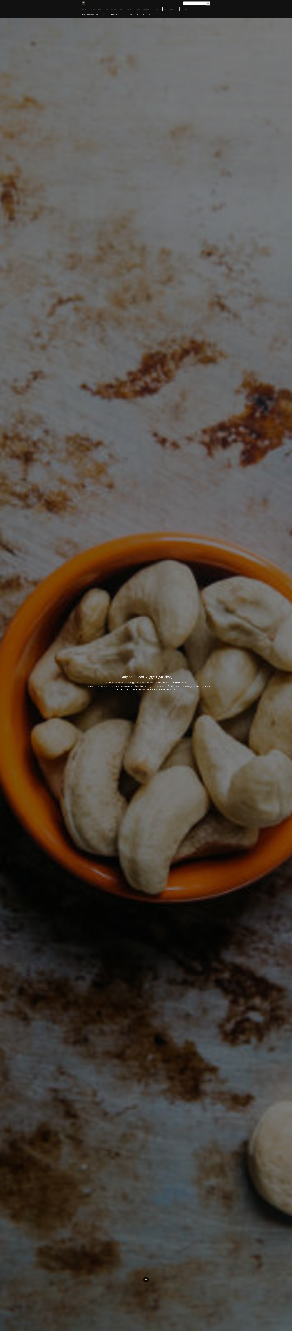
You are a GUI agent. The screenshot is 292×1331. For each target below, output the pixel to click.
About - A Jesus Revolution (147, 9)
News (185, 9)
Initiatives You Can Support (94, 14)
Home (84, 9)
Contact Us (133, 14)
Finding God (96, 9)
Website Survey (117, 14)
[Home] (83, 3)
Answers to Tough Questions (118, 9)
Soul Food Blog (171, 9)
